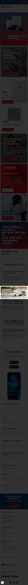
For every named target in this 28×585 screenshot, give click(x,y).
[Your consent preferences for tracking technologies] (2, 582)
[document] (14, 292)
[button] (26, 287)
